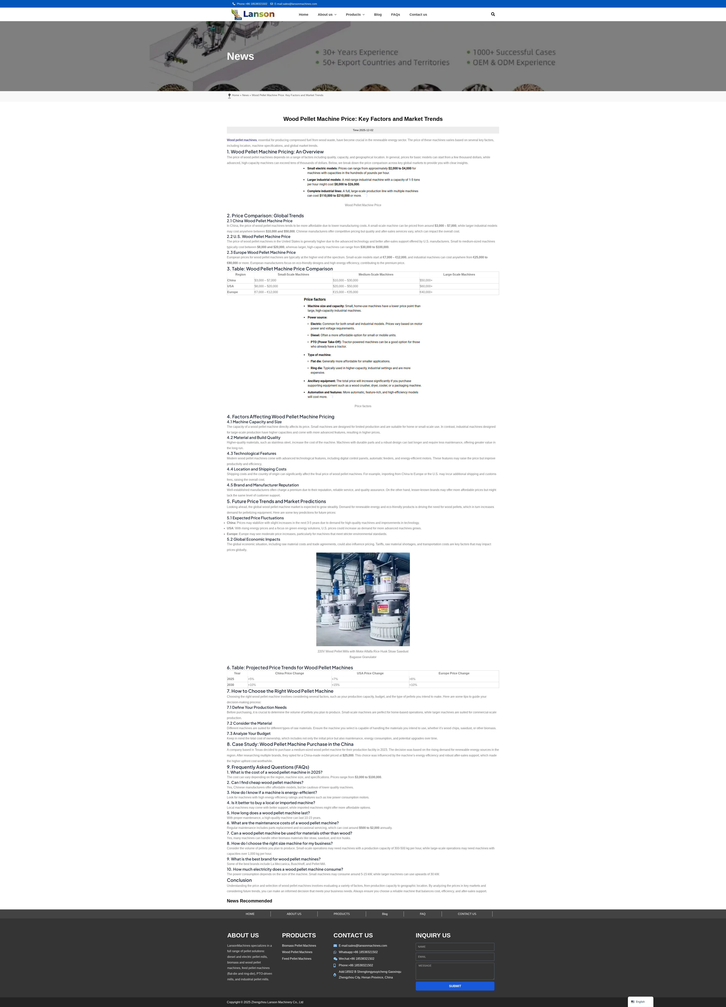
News (245, 95)
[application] (335, 14)
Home (235, 95)
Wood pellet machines (242, 140)
